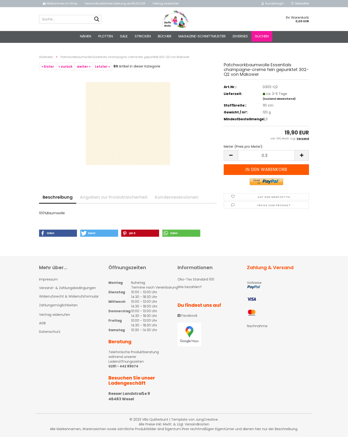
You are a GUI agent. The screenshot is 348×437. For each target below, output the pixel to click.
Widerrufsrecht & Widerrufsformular (69, 296)
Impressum (48, 279)
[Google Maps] (209, 334)
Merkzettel (301, 3)
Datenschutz (49, 331)
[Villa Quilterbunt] (174, 19)
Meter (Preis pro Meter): (243, 146)
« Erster (47, 66)
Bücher (164, 36)
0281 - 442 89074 (123, 366)
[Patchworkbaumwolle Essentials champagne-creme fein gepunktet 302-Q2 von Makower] (128, 123)
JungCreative (207, 419)
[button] (58, 233)
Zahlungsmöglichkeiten (58, 305)
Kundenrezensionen (176, 197)
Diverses (240, 36)
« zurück (65, 66)
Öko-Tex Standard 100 (196, 279)
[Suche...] (96, 19)
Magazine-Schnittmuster (202, 36)
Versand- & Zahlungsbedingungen (67, 287)
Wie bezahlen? (190, 287)
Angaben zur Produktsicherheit (114, 197)
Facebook (188, 315)
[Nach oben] (335, 430)
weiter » (83, 66)
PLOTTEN (105, 36)
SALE (124, 36)
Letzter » (102, 66)
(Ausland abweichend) (279, 99)
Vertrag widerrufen (165, 3)
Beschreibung (58, 197)
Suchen (262, 36)
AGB (42, 323)
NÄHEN (85, 36)
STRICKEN (143, 36)
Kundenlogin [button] (274, 3)
